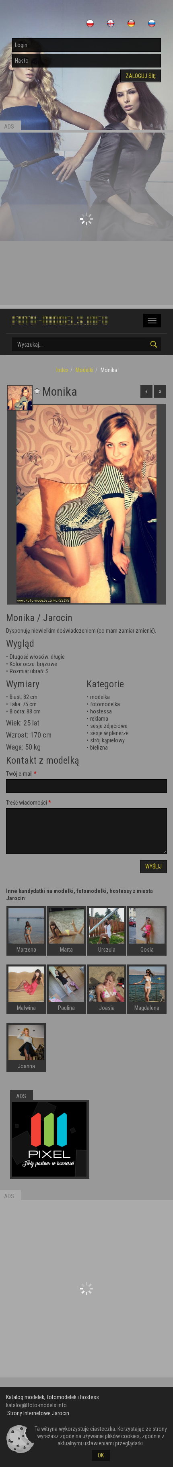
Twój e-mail (19, 773)
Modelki (84, 370)
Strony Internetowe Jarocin (38, 1413)
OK (101, 1455)
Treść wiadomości (26, 802)
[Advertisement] (86, 219)
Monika (20, 617)
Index (62, 370)
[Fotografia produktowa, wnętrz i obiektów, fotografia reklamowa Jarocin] (49, 1139)
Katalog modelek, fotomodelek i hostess (52, 1397)
